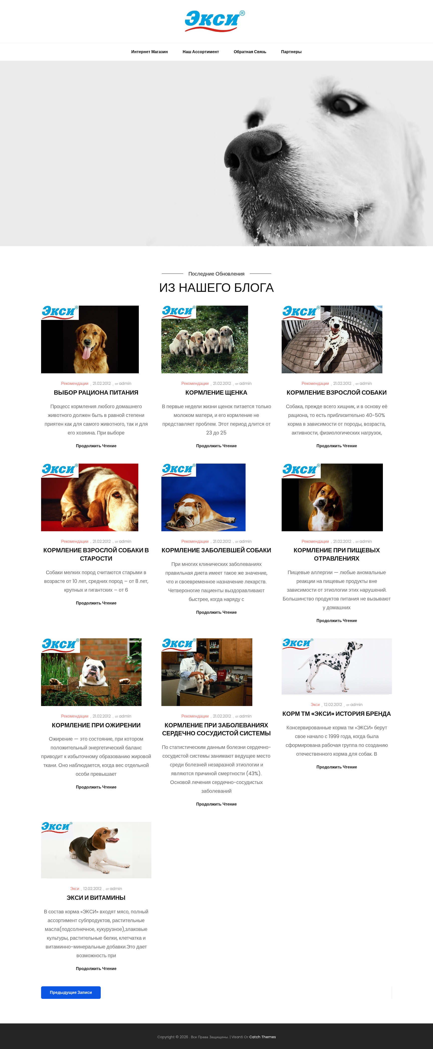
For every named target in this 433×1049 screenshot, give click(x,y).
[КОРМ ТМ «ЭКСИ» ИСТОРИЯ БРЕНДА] (337, 666)
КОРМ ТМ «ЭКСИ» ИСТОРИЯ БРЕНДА (336, 714)
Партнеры (291, 52)
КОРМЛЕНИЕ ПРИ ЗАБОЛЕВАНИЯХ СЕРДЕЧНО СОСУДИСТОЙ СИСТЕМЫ (216, 729)
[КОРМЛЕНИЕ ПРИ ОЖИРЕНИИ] (91, 672)
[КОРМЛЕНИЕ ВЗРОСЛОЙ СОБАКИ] (332, 339)
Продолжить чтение (96, 446)
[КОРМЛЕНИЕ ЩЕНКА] (204, 339)
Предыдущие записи (71, 992)
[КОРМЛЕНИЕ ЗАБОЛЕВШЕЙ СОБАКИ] (203, 497)
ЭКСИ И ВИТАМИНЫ (96, 898)
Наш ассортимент (201, 52)
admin (125, 383)
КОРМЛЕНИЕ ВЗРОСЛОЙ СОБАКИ (337, 392)
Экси (315, 705)
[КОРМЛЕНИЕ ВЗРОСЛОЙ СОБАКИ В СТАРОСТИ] (89, 497)
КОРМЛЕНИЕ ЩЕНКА (216, 392)
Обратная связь (250, 52)
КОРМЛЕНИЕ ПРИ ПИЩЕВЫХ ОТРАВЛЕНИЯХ (337, 554)
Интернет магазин (149, 52)
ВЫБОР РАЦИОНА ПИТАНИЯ (96, 392)
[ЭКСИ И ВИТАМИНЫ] (96, 850)
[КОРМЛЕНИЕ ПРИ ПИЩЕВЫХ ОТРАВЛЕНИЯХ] (332, 497)
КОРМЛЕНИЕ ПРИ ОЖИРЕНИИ (96, 725)
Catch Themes (262, 1036)
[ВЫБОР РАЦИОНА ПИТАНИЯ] (90, 339)
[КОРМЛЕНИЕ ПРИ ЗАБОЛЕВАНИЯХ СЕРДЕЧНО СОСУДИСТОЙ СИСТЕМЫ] (206, 672)
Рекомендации (74, 383)
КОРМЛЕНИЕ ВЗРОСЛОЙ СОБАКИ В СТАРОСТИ (96, 554)
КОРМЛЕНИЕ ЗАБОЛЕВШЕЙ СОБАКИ (216, 550)
